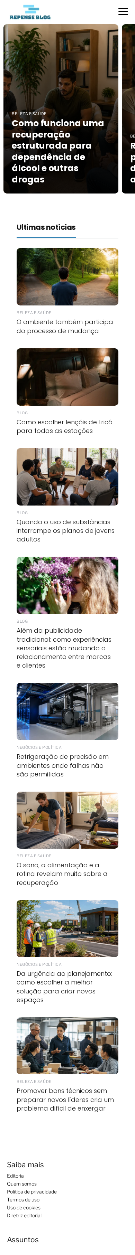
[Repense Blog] (30, 12)
